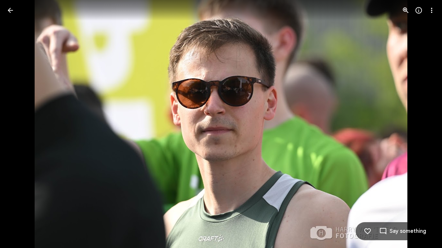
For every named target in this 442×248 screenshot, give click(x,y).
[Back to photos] (10, 10)
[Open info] (418, 10)
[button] (18, 124)
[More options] (431, 10)
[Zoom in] (405, 10)
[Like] (367, 231)
